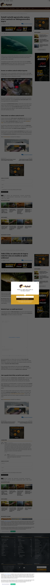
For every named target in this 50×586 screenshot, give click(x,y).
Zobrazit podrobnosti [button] (6, 584)
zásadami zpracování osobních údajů (26, 301)
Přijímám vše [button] (13, 584)
